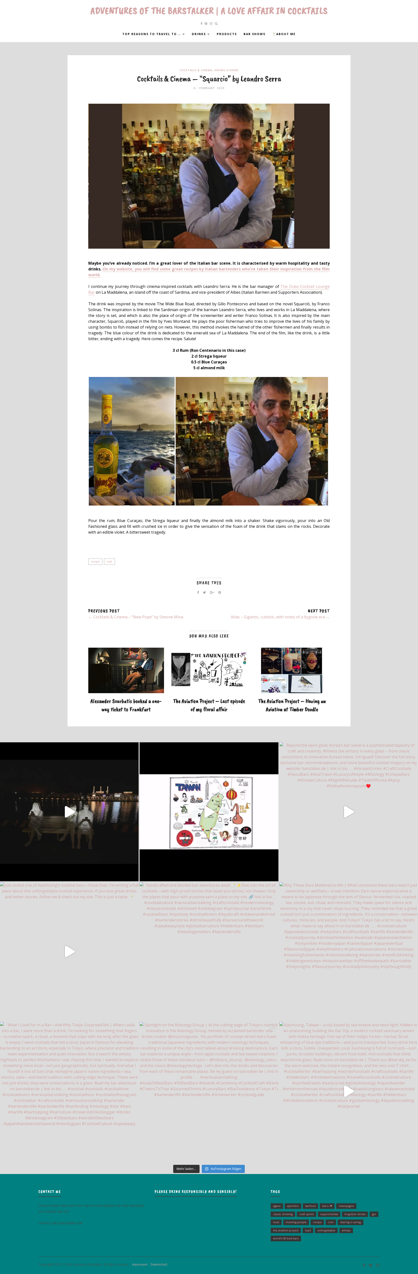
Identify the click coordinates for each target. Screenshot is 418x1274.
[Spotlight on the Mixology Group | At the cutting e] (209, 1091)
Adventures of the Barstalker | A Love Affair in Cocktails (209, 10)
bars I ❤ (327, 1206)
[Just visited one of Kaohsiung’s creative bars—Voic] (69, 951)
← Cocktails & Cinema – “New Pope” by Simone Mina (135, 617)
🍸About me (284, 34)
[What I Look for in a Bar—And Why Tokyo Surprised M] (69, 1091)
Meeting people (296, 1222)
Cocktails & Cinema (195, 70)
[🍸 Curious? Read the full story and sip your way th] (209, 811)
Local (276, 1222)
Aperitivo (293, 1206)
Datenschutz (157, 1264)
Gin (374, 1214)
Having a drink (226, 70)
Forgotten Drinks (355, 1214)
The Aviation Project (286, 1230)
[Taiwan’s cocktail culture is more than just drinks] (69, 811)
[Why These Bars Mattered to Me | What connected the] (348, 951)
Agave (277, 1206)
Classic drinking (283, 1214)
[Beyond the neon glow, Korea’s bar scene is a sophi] (348, 811)
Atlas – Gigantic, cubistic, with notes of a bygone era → (280, 617)
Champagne (346, 1206)
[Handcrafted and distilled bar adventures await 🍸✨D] (209, 951)
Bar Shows (254, 34)
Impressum (139, 1264)
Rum (109, 562)
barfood (310, 1206)
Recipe (95, 562)
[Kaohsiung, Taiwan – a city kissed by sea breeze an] (348, 1091)
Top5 (308, 1230)
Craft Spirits (306, 1214)
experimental (329, 1214)
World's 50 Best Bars (286, 1238)
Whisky (346, 1230)
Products (227, 34)
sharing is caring (350, 1222)
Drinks (199, 34)
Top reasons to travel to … (151, 34)
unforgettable (326, 1230)
